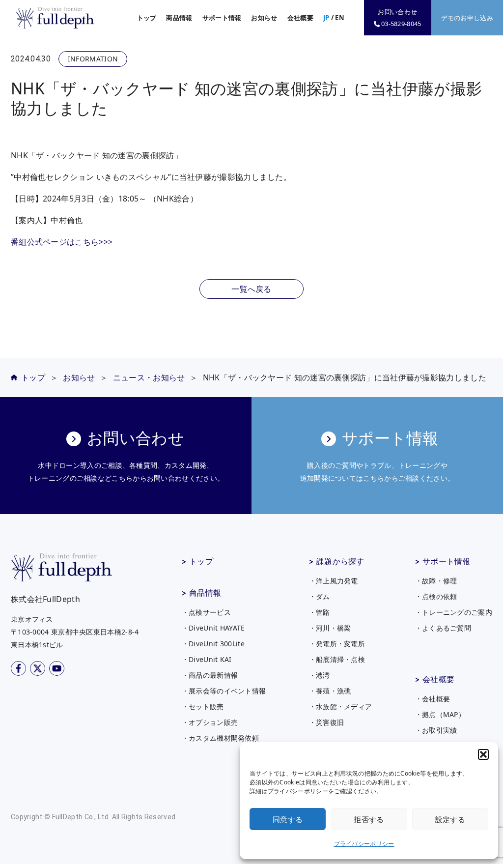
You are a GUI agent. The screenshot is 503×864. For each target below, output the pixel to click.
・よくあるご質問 (443, 628)
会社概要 (438, 679)
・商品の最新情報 (210, 675)
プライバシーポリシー (364, 843)
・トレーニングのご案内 (453, 612)
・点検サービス (206, 612)
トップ (147, 17)
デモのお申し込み (467, 17)
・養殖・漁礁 (330, 690)
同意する (288, 819)
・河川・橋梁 (330, 628)
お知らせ (264, 17)
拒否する (369, 819)
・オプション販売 (210, 722)
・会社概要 (432, 698)
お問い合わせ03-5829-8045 (399, 17)
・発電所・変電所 (337, 643)
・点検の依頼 (436, 596)
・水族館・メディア (340, 706)
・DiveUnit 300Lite (213, 643)
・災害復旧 (326, 722)
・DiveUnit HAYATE (213, 628)
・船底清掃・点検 (337, 659)
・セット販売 (203, 706)
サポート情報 (446, 561)
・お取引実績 (436, 730)
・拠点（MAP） (440, 714)
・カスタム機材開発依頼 (220, 738)
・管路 (319, 612)
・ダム (319, 596)
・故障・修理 (436, 580)
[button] (483, 754)
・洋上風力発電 (333, 580)
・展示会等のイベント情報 (224, 690)
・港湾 (319, 675)
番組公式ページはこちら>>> (61, 241)
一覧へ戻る (251, 289)
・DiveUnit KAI (207, 659)
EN (339, 17)
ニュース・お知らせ (149, 377)
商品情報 (205, 592)
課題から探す (340, 561)
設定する (450, 819)
